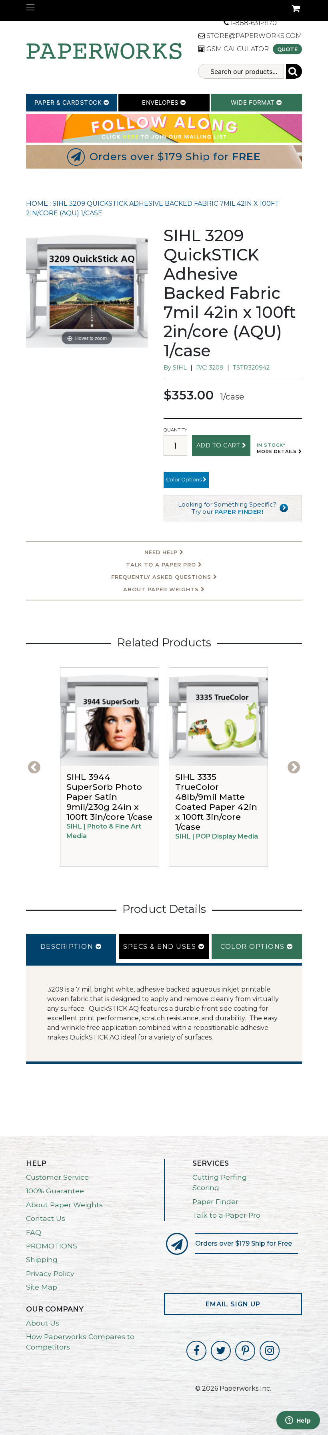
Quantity (175, 430)
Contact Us (45, 1218)
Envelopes (161, 102)
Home (37, 203)
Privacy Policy (50, 1273)
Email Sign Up (233, 1304)
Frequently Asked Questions (162, 577)
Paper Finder (215, 1201)
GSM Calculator (237, 49)
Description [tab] (68, 946)
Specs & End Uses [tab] (160, 946)
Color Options (184, 480)
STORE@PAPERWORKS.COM (253, 36)
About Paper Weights (162, 589)
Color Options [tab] (253, 946)
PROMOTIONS (51, 1246)
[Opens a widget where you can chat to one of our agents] (298, 1421)
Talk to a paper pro (162, 565)
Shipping (42, 1259)
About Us (42, 1323)
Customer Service (57, 1177)
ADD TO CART (219, 445)
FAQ (33, 1232)
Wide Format (253, 102)
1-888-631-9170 (253, 23)
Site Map (41, 1287)
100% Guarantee (55, 1191)
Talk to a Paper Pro (226, 1215)
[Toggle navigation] (30, 7)
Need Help (162, 552)
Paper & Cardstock (69, 102)
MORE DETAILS (277, 451)
